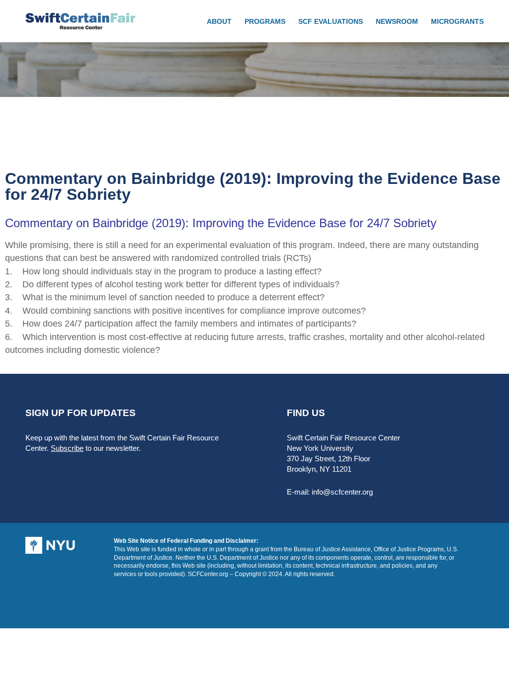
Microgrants (457, 21)
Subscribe (67, 448)
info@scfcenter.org (342, 492)
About (219, 21)
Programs (265, 21)
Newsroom (397, 21)
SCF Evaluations (330, 21)
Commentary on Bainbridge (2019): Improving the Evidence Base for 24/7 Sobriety (220, 223)
